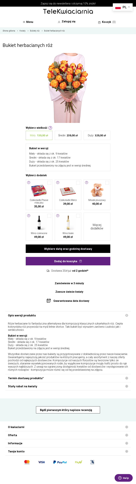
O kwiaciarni (16, 427)
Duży (97, 135)
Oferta (12, 435)
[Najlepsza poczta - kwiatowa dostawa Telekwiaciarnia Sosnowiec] (68, 11)
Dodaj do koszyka (65, 261)
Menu (29, 22)
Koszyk (109, 22)
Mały (39, 135)
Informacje (15, 443)
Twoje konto (16, 451)
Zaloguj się (68, 21)
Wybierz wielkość (36, 127)
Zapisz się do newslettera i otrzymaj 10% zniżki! (68, 3)
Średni (68, 135)
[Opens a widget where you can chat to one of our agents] (123, 478)
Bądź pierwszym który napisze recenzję (66, 410)
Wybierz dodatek (36, 175)
